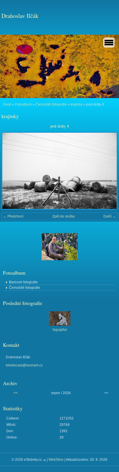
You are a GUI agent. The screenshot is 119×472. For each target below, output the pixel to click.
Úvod (7, 104)
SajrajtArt (59, 330)
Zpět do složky (63, 216)
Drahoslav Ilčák (19, 16)
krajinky (76, 104)
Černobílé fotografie (51, 104)
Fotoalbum (23, 104)
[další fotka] (108, 171)
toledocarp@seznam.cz (24, 365)
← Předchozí (13, 216)
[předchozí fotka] (10, 171)
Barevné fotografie (23, 282)
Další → (109, 216)
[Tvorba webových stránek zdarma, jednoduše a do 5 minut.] (45, 460)
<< (16, 393)
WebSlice (56, 460)
